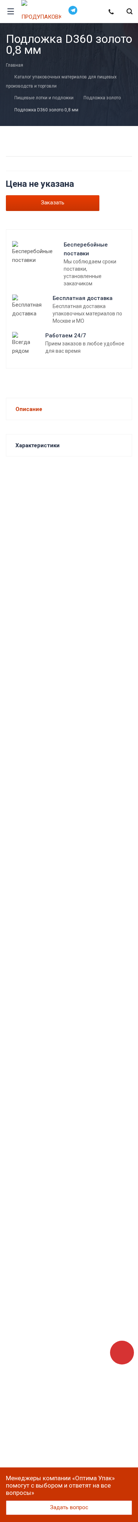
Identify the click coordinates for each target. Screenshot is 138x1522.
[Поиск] (129, 11)
